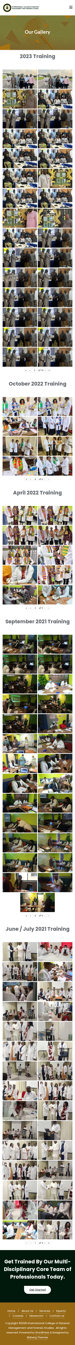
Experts (61, 1311)
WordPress (42, 1332)
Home (11, 1311)
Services (44, 1311)
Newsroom (36, 1316)
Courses (18, 1316)
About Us (27, 1311)
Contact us (57, 1316)
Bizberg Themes (37, 1337)
